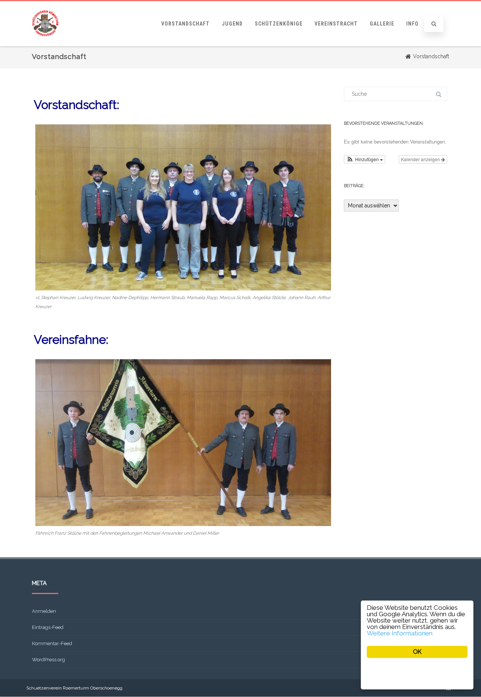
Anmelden (44, 611)
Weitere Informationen (400, 633)
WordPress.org (48, 659)
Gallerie (382, 24)
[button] (364, 159)
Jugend (232, 24)
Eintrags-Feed (48, 627)
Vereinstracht (336, 24)
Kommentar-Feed (52, 643)
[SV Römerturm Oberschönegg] (45, 44)
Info (412, 24)
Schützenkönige (279, 24)
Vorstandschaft (185, 24)
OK (417, 651)
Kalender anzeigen (421, 159)
